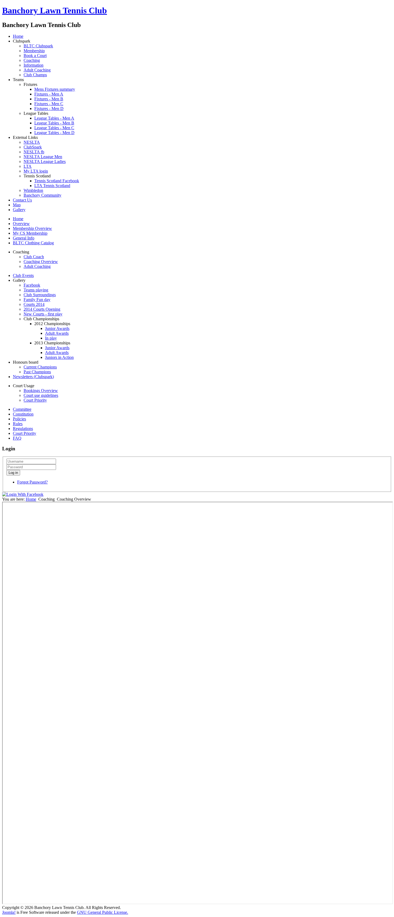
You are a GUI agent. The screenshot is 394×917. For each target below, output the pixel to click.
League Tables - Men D (54, 132)
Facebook (32, 285)
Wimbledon (33, 190)
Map (17, 205)
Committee (22, 409)
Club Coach (34, 256)
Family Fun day (37, 299)
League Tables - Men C (54, 127)
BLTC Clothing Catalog (33, 243)
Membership (34, 50)
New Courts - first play (43, 314)
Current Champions (40, 367)
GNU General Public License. (102, 912)
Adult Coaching (37, 70)
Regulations (23, 428)
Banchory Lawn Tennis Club (54, 10)
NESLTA (32, 142)
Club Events (23, 275)
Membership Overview (32, 228)
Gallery (19, 209)
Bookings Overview (41, 390)
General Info (23, 238)
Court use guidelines (41, 395)
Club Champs (35, 75)
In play (51, 338)
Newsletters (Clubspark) (33, 376)
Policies (19, 419)
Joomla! (9, 912)
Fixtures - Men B (48, 99)
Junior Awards (57, 328)
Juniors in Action (59, 357)
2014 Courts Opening (42, 309)
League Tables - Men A (54, 118)
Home (18, 36)
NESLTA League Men (43, 156)
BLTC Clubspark (38, 46)
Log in (13, 473)
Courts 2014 (34, 304)
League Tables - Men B (54, 123)
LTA (28, 166)
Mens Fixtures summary (54, 89)
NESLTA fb (34, 152)
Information (33, 65)
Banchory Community (42, 195)
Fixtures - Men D (49, 108)
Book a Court (35, 55)
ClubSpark (33, 147)
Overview (21, 223)
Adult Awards (57, 333)
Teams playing (36, 290)
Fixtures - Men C (48, 103)
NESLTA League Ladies (45, 161)
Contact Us (22, 200)
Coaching (32, 60)
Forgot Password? (32, 482)
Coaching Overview (41, 261)
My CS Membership (30, 233)
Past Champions (37, 372)
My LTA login (36, 171)
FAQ (17, 438)
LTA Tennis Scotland (52, 185)
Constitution (23, 414)
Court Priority (35, 400)
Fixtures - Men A (48, 94)
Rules (18, 423)
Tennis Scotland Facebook (56, 180)
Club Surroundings (40, 294)
